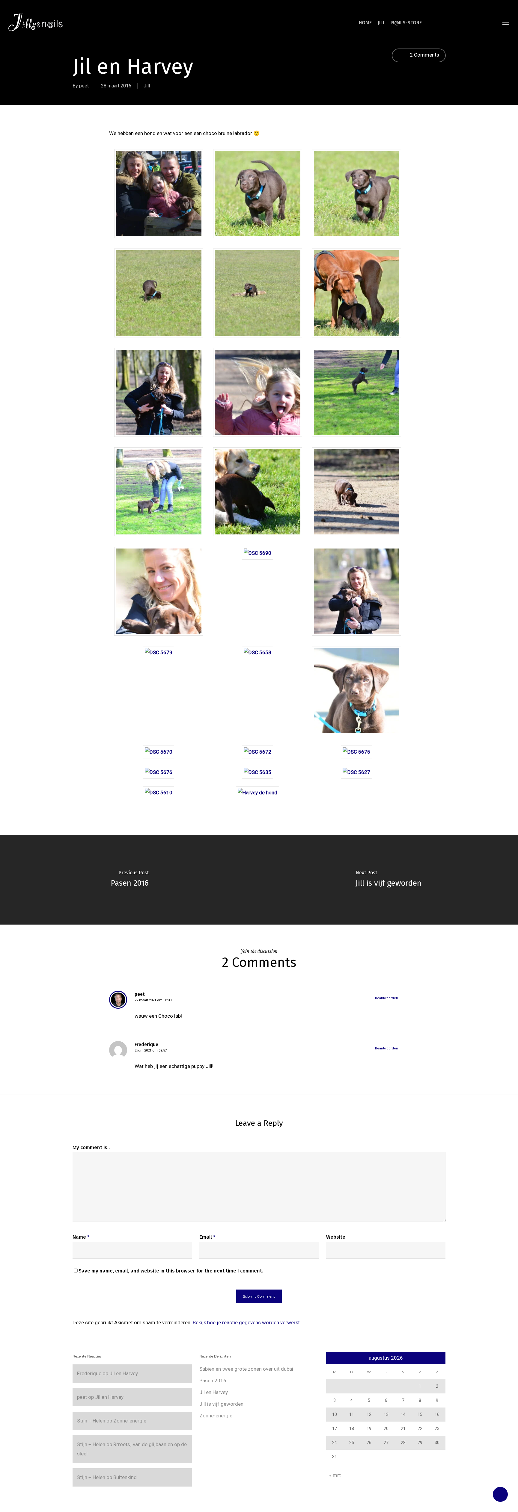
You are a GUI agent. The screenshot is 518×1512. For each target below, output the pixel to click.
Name (81, 1237)
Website (335, 1237)
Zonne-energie (129, 1421)
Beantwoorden (386, 998)
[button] (506, 22)
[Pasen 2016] (129, 880)
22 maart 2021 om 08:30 (153, 1000)
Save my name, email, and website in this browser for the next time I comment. (171, 1271)
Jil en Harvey (123, 1373)
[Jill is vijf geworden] (388, 880)
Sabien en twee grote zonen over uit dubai (246, 1369)
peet (84, 86)
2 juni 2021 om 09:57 (151, 1050)
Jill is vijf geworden (221, 1404)
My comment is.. (91, 1147)
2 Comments (424, 55)
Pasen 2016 (212, 1381)
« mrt (335, 1475)
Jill (147, 86)
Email (207, 1237)
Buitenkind (125, 1477)
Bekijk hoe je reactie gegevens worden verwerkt (246, 1322)
